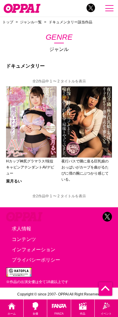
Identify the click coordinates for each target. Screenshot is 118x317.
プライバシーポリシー (36, 259)
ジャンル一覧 (31, 22)
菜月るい (14, 181)
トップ (7, 22)
